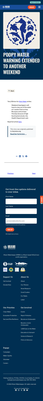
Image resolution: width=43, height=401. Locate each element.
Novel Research (25, 288)
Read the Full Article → (18, 134)
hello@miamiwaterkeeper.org (17, 380)
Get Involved (7, 281)
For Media (24, 296)
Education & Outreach (28, 332)
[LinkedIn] (19, 156)
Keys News (23, 101)
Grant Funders (25, 292)
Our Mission (24, 285)
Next (34, 173)
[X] (23, 156)
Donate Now (7, 285)
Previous (11, 173)
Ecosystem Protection (10, 315)
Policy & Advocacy (26, 340)
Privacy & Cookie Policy (21, 388)
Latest (22, 299)
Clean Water (7, 312)
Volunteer (6, 359)
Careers (5, 363)
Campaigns (6, 352)
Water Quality (7, 355)
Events (23, 312)
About (23, 281)
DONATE (31, 7)
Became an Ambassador (28, 319)
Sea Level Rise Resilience (10, 319)
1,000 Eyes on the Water (28, 329)
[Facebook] (26, 156)
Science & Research (27, 336)
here (20, 122)
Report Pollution (35, 2)
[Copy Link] (16, 156)
